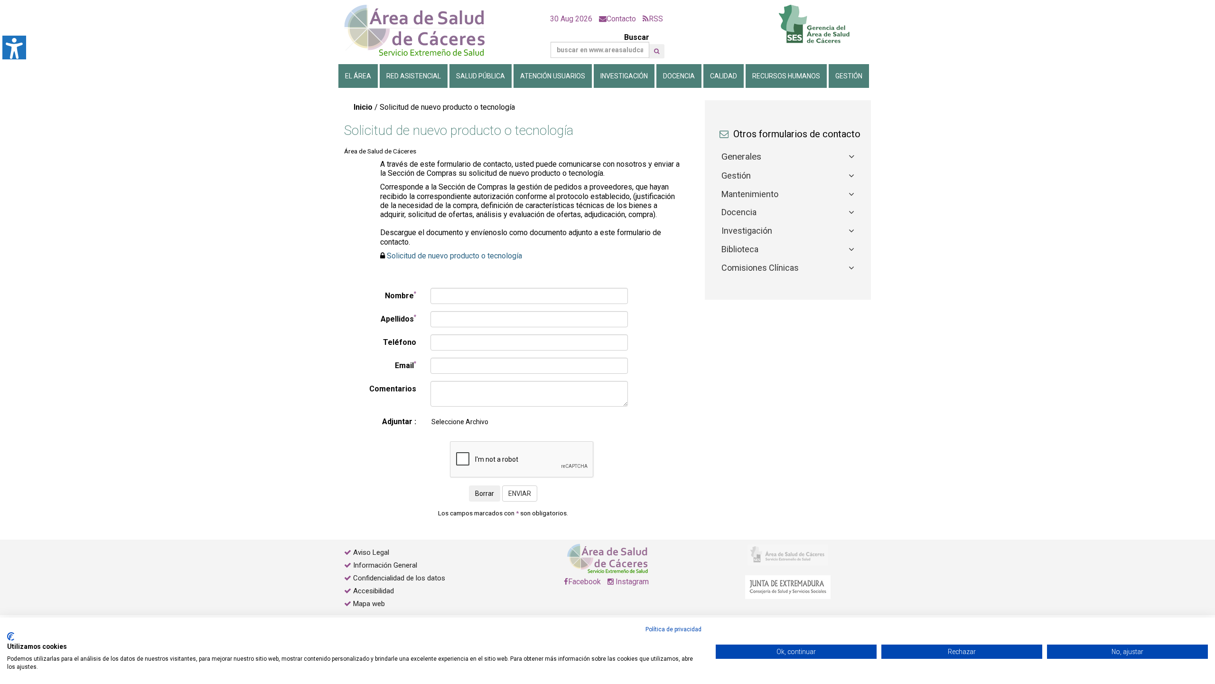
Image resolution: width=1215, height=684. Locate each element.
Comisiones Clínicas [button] (760, 268)
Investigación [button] (746, 231)
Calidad (723, 76)
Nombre (400, 295)
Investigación (624, 76)
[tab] (787, 157)
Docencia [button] (739, 212)
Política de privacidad (673, 629)
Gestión (848, 76)
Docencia (679, 76)
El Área (358, 76)
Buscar (636, 37)
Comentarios (392, 388)
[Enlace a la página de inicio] (422, 30)
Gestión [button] (736, 175)
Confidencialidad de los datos (399, 578)
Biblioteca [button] (739, 249)
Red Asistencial (413, 76)
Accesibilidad (373, 591)
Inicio (363, 107)
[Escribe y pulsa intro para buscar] (656, 51)
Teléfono (399, 342)
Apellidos (398, 318)
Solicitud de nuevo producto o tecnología (454, 255)
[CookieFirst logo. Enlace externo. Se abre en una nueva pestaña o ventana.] (10, 636)
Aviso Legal (371, 552)
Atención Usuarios (552, 76)
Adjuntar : (399, 421)
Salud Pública (480, 76)
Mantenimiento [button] (749, 194)
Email (405, 365)
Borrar (484, 493)
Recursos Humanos (786, 76)
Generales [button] (741, 156)
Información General (385, 565)
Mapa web (368, 603)
